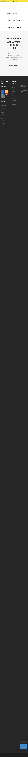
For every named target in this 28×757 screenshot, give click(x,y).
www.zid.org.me (4, 125)
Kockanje (14, 87)
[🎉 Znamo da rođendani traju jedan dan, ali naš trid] (23, 707)
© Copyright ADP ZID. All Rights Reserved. (14, 755)
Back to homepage (14, 65)
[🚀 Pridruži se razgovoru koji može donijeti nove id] (23, 193)
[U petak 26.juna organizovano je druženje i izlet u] (23, 512)
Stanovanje (14, 96)
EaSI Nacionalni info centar (14, 100)
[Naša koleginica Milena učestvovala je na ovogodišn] (23, 620)
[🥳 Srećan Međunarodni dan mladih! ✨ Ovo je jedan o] (23, 130)
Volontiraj (14, 104)
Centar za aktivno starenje (14, 91)
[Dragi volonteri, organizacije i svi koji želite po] (23, 338)
